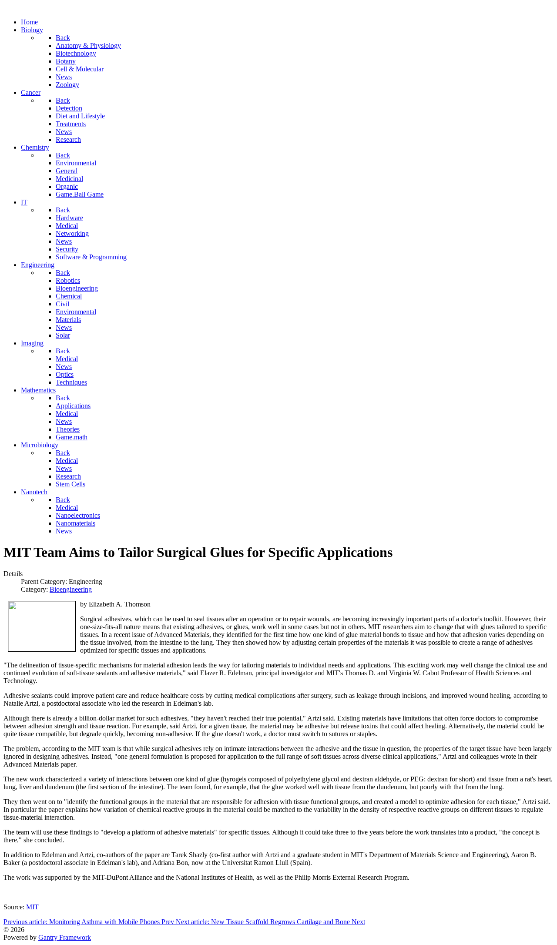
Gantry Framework (64, 937)
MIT (32, 907)
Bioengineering (71, 589)
